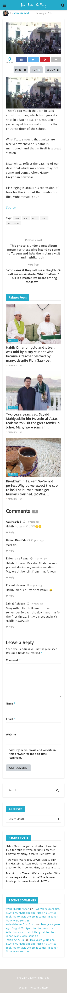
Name (10, 703)
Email (11, 719)
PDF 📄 (36, 69)
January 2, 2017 (44, 13)
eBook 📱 (53, 69)
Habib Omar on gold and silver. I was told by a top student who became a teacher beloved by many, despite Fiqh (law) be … (32, 850)
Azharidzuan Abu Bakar (21, 924)
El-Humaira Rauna (17, 558)
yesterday (13, 223)
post (35, 218)
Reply (11, 532)
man (26, 218)
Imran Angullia (15, 940)
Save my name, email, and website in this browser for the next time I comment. (32, 754)
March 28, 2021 (15, 365)
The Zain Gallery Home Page (33, 977)
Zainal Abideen (15, 603)
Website (11, 734)
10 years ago (33, 522)
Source (11, 207)
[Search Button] (57, 790)
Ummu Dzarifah (16, 540)
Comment (13, 660)
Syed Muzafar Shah (17, 908)
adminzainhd (21, 13)
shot (44, 218)
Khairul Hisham (15, 585)
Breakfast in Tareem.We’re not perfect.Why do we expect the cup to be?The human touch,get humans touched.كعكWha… (33, 877)
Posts (13, 340)
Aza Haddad (13, 521)
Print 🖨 (20, 69)
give (17, 218)
